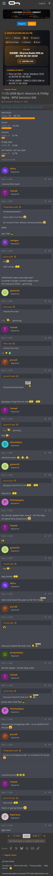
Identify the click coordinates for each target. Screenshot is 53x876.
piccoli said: (8, 256)
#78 (50, 745)
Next (35, 836)
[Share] (45, 179)
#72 (50, 558)
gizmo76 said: (9, 376)
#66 (50, 370)
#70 (50, 510)
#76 (50, 685)
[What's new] (49, 3)
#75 (50, 663)
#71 (50, 536)
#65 (50, 338)
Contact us (6, 865)
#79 (50, 792)
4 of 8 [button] (26, 836)
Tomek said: (8, 564)
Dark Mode (9, 861)
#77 (50, 719)
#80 (50, 825)
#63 (50, 251)
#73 (50, 594)
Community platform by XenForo (25, 873)
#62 (50, 201)
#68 (50, 453)
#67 (50, 419)
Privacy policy (36, 865)
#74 (50, 617)
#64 (50, 301)
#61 (50, 179)
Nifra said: (7, 307)
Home (5, 868)
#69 (50, 475)
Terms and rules (21, 865)
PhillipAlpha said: (10, 207)
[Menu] (4, 3)
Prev (18, 836)
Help (46, 865)
